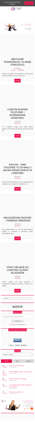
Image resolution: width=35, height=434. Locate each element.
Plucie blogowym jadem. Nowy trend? (20, 371)
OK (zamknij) (29, 3)
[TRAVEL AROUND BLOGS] (17, 27)
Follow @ (17, 340)
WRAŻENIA (21, 70)
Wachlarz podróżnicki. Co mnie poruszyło (17, 62)
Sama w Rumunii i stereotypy (17, 379)
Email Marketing (13, 324)
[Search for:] (17, 298)
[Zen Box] (20, 433)
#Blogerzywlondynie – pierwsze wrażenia (17, 219)
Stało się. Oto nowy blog (16, 365)
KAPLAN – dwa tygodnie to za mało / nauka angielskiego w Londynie (17, 168)
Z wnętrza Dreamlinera (16, 392)
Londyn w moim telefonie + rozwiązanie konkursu (17, 113)
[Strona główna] (16, 10)
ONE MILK (21, 431)
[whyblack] (14, 431)
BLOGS (13, 70)
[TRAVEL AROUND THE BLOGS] (17, 405)
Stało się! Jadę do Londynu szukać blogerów (17, 270)
